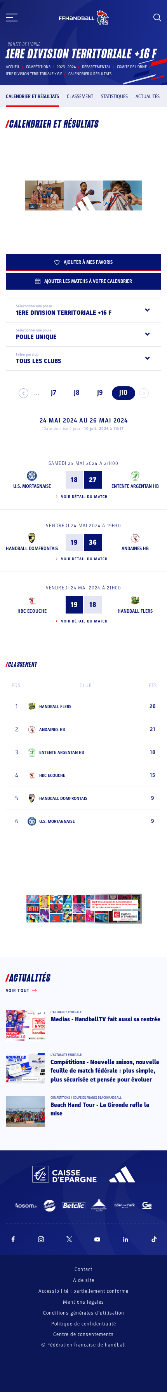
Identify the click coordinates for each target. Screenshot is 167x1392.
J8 (77, 393)
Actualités (148, 96)
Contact (83, 1269)
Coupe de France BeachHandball (97, 1097)
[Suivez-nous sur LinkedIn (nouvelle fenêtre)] (126, 1239)
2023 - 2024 (66, 67)
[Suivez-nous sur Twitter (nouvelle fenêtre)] (69, 1239)
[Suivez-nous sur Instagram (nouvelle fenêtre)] (41, 1239)
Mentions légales (83, 1302)
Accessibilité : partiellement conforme (83, 1291)
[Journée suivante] (144, 393)
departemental (96, 67)
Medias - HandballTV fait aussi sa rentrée (105, 1019)
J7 (53, 393)
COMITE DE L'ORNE (132, 67)
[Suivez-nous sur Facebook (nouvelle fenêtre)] (13, 1239)
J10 (123, 393)
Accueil (13, 67)
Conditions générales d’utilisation (83, 1313)
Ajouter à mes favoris (88, 262)
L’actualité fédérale (66, 1012)
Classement (80, 96)
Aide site (83, 1280)
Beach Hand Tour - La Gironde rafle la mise (99, 1109)
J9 (100, 393)
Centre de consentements (83, 1335)
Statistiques (114, 96)
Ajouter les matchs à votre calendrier (88, 281)
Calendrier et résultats (32, 96)
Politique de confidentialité (83, 1324)
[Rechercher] (157, 17)
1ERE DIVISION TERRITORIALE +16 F (34, 74)
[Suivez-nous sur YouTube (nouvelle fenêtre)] (97, 1239)
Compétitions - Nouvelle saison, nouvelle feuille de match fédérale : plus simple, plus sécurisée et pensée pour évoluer (104, 1070)
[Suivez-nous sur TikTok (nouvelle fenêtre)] (154, 1239)
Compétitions (38, 67)
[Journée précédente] (23, 393)
